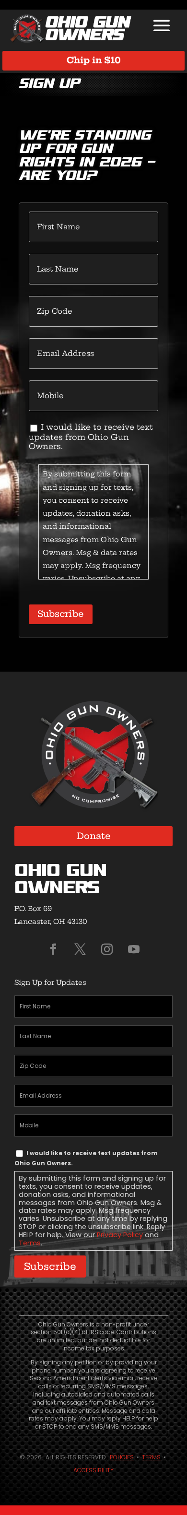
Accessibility (93, 1470)
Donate (94, 835)
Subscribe (60, 613)
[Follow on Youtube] (133, 949)
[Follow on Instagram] (106, 949)
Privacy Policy (120, 1235)
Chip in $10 (94, 60)
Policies (122, 1457)
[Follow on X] (80, 949)
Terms (30, 1243)
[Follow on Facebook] (53, 949)
